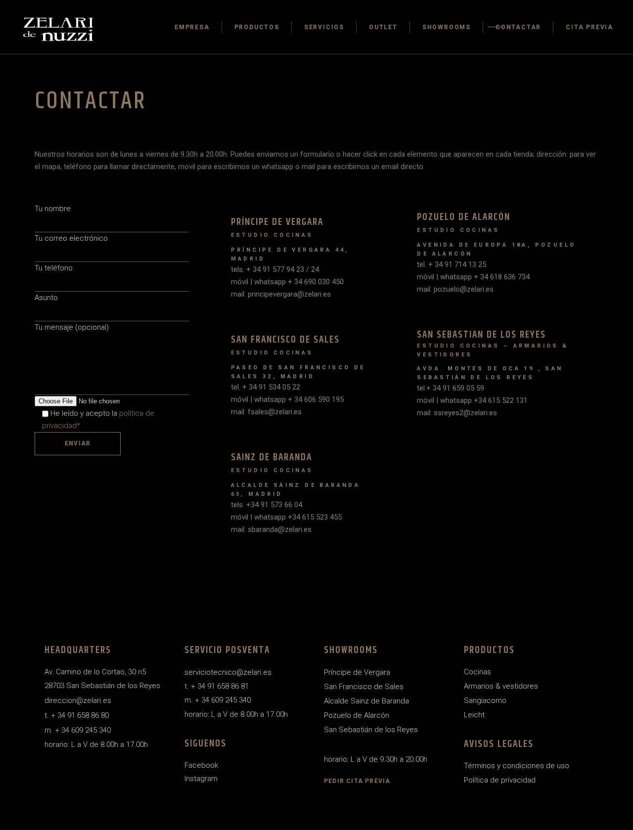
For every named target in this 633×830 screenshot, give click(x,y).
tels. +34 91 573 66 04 (266, 504)
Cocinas (477, 671)
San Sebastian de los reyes (481, 335)
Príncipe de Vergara (277, 222)
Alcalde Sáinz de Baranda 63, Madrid (296, 489)
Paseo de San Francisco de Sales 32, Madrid (298, 372)
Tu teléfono (54, 267)
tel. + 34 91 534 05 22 (265, 387)
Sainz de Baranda (271, 457)
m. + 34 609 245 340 (78, 730)
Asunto (46, 297)
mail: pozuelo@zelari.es (455, 289)
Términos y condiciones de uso (516, 765)
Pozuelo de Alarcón (463, 217)
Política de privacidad (500, 780)
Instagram (201, 778)
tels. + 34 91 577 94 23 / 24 (275, 269)
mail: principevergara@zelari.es (281, 294)
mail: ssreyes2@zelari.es (457, 412)
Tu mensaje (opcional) (72, 327)
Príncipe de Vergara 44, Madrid (290, 254)
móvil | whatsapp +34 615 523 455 (286, 517)
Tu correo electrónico (71, 238)
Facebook (201, 765)
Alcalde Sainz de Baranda (366, 701)
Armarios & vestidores (501, 686)
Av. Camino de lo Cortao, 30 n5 (95, 671)
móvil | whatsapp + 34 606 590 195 (287, 399)
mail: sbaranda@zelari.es (271, 529)
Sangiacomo (485, 700)
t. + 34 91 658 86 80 (77, 715)
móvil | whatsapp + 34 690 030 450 (287, 281)
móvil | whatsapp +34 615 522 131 (472, 400)
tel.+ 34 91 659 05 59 (450, 388)
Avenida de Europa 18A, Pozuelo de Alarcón (496, 249)
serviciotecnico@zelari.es (227, 672)
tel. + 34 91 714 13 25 (451, 264)
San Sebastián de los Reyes (371, 729)
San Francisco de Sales (285, 340)
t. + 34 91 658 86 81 (216, 686)
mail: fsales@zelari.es (266, 411)
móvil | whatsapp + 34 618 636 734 (473, 276)
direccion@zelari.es (78, 700)
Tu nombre (53, 208)
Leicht (474, 714)
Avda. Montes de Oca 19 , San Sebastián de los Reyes (490, 373)
